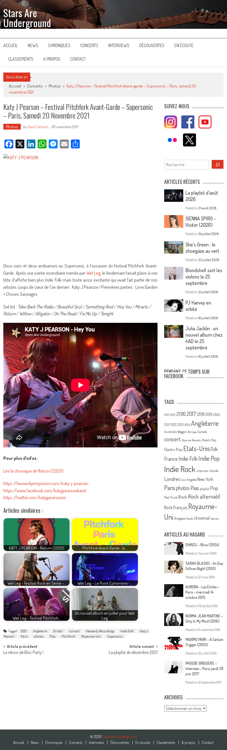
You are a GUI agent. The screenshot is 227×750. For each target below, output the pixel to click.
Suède (189, 518)
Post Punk (170, 497)
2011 (166, 415)
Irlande (213, 471)
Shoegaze (179, 518)
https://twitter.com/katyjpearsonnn (34, 497)
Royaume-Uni (91, 636)
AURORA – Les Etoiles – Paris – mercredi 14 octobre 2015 (202, 592)
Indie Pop (209, 458)
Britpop (192, 432)
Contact (78, 59)
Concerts (89, 45)
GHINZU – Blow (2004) (202, 544)
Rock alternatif (204, 496)
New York (205, 479)
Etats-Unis (196, 448)
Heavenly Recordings (100, 631)
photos (38, 636)
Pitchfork (68, 636)
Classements (20, 59)
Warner (214, 518)
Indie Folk (126, 631)
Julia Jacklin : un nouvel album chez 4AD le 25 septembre (203, 337)
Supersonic (115, 636)
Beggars (182, 432)
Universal (202, 518)
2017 (191, 413)
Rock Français (175, 507)
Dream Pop (209, 440)
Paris (24, 636)
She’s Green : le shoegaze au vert (202, 247)
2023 (180, 424)
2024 (187, 425)
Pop (214, 488)
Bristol (58, 631)
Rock (182, 497)
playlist (204, 488)
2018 (201, 414)
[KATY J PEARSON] (80, 205)
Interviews (118, 45)
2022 (174, 424)
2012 (173, 415)
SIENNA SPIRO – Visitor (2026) (200, 221)
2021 (24, 631)
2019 (208, 414)
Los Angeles (189, 479)
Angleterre (40, 631)
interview (202, 471)
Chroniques (59, 45)
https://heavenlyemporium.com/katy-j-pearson (45, 483)
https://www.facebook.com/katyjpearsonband (44, 490)
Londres (172, 478)
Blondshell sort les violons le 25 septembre (203, 276)
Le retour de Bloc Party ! (23, 653)
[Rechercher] (217, 164)
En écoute (184, 45)
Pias (52, 636)
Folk (214, 449)
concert (74, 631)
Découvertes (151, 45)
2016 (181, 413)
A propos (51, 59)
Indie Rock (179, 469)
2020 (216, 414)
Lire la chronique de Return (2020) (33, 471)
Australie (170, 431)
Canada (202, 431)
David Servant (37, 126)
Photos (55, 86)
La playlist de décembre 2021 (133, 653)
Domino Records (191, 440)
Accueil (10, 45)
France (171, 458)
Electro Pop (173, 449)
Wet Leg (93, 273)
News (33, 45)
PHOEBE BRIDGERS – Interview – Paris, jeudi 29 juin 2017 (204, 668)
